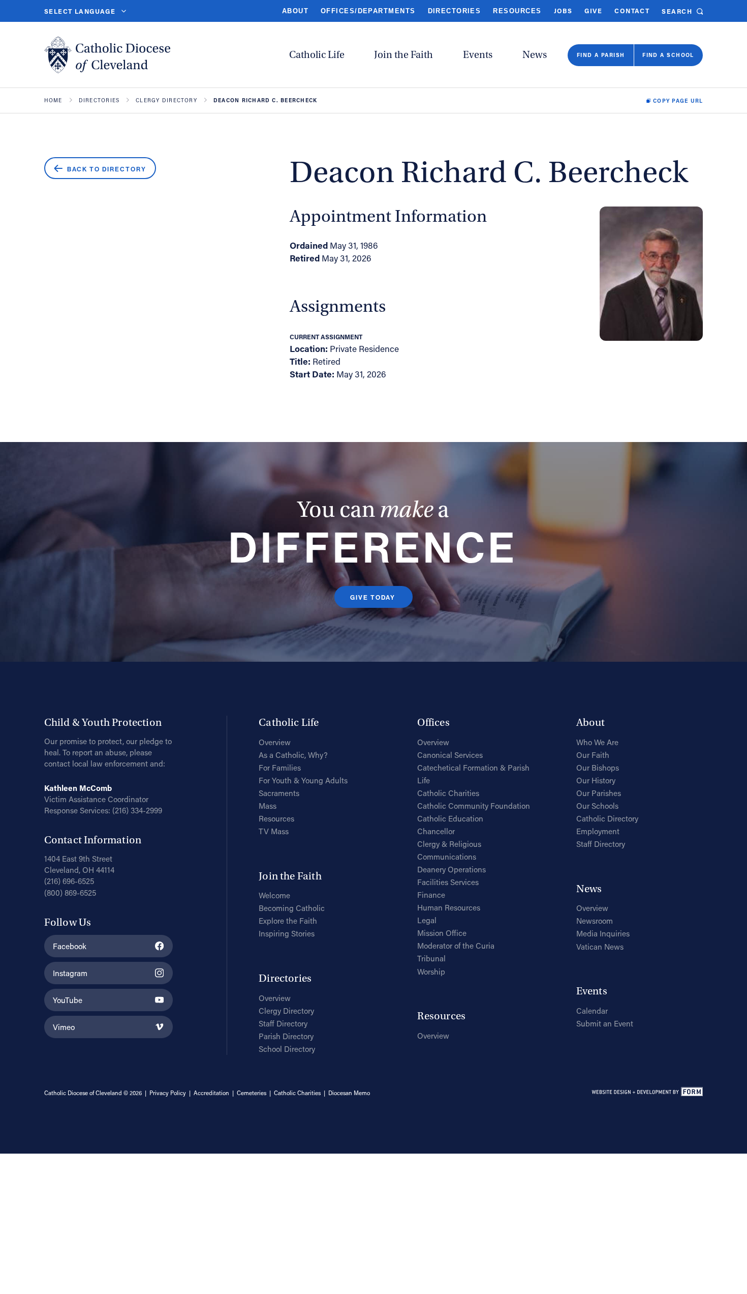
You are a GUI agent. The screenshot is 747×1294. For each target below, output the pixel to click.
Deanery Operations (451, 869)
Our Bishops (597, 767)
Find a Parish (601, 54)
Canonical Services (450, 755)
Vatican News (600, 947)
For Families (280, 767)
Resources (517, 11)
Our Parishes (598, 793)
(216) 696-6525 (69, 881)
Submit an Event (604, 1023)
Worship (431, 971)
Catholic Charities (448, 793)
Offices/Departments (368, 11)
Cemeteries (251, 1093)
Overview (275, 742)
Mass (267, 806)
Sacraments (279, 793)
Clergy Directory (166, 100)
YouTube (67, 1000)
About (295, 11)
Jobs (563, 11)
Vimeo (64, 1027)
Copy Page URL (678, 101)
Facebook (69, 946)
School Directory (287, 1049)
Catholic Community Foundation (473, 806)
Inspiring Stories (287, 933)
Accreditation (211, 1093)
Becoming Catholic (292, 908)
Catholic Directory (607, 818)
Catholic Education (450, 818)
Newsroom (594, 921)
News (534, 55)
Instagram (70, 973)
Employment (597, 831)
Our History (595, 780)
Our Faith (592, 755)
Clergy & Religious (449, 844)
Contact (631, 11)
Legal (427, 920)
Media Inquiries (603, 933)
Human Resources (448, 907)
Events (477, 55)
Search (677, 12)
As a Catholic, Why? (293, 755)
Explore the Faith (288, 921)
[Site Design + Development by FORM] (647, 1093)
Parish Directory (286, 1036)
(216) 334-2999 (137, 810)
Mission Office (441, 933)
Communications (446, 856)
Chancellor (436, 831)
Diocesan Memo (349, 1093)
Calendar (592, 1011)
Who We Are (597, 742)
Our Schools (597, 806)
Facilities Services (448, 882)
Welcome (274, 895)
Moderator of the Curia (455, 945)
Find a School (668, 54)
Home (53, 100)
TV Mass (274, 831)
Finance (431, 895)
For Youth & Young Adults (303, 780)
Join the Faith (403, 55)
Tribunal (431, 958)
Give (593, 11)
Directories (454, 11)
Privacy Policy (167, 1093)
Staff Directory (283, 1023)
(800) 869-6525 (70, 893)
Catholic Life (317, 55)
